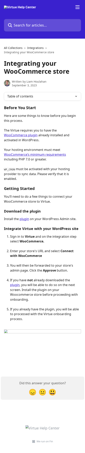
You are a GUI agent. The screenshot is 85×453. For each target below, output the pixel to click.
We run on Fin (45, 441)
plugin (24, 219)
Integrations (35, 48)
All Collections (13, 48)
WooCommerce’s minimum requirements (35, 154)
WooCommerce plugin (21, 135)
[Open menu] (77, 7)
